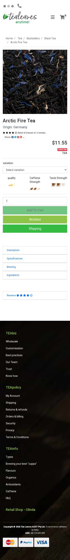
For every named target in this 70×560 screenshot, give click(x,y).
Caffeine (11, 491)
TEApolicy (13, 387)
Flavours (11, 470)
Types (9, 456)
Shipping (35, 228)
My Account (13, 395)
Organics (11, 477)
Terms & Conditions (17, 437)
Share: (8, 137)
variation (8, 163)
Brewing (11, 266)
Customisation (14, 348)
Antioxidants (13, 484)
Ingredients (13, 275)
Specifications (15, 258)
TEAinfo (12, 449)
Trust (9, 369)
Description (13, 250)
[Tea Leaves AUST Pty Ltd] (20, 17)
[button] (35, 219)
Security (10, 423)
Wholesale (12, 341)
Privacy (10, 430)
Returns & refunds (16, 409)
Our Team (12, 362)
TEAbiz (11, 333)
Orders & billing (14, 416)
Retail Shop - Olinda (20, 510)
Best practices (14, 355)
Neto (36, 530)
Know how (12, 375)
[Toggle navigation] (52, 17)
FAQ (8, 498)
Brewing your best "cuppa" (21, 463)
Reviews (11, 295)
